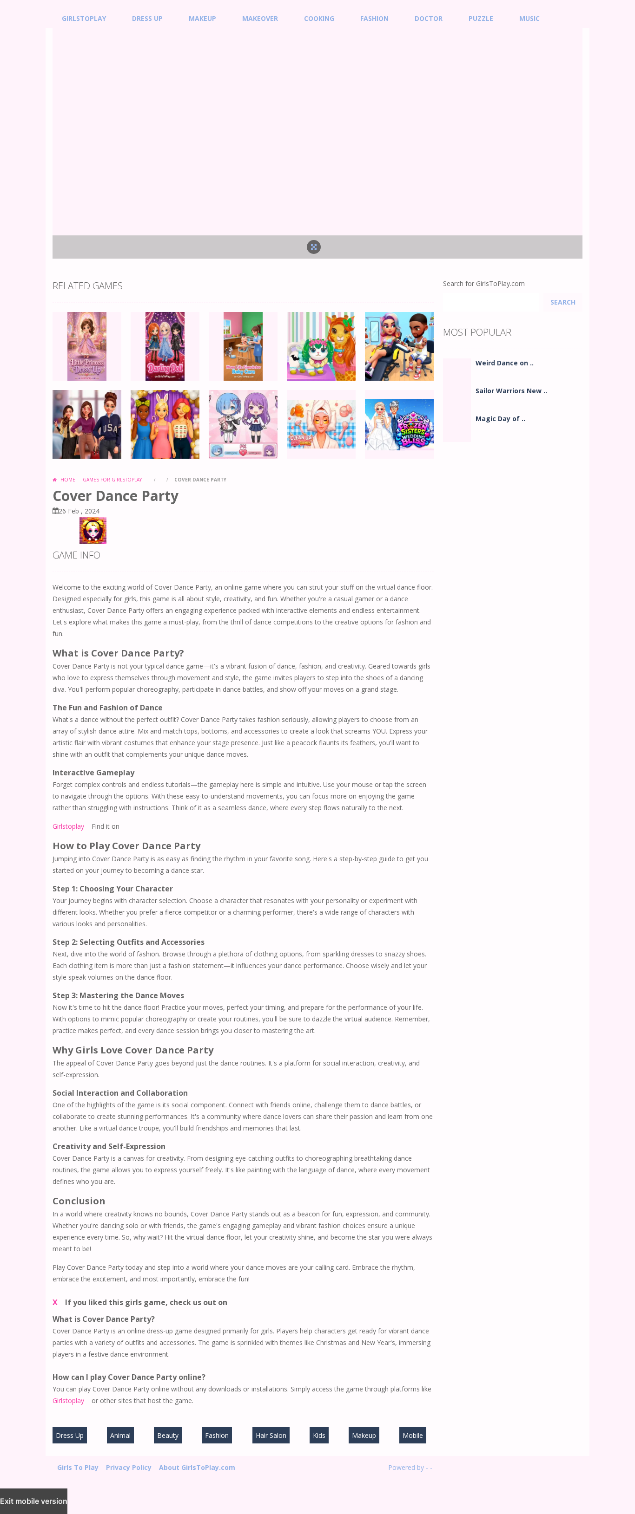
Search (562, 302)
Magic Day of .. (500, 418)
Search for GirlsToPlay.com (484, 283)
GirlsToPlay (84, 18)
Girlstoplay (68, 826)
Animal (120, 1435)
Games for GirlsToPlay (112, 479)
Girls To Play (78, 1467)
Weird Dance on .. (505, 362)
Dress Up (147, 18)
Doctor (429, 18)
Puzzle (481, 18)
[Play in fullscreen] (314, 247)
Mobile (413, 1435)
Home (67, 479)
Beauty (168, 1435)
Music (529, 18)
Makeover (260, 18)
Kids (319, 1435)
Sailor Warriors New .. (511, 390)
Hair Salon (271, 1435)
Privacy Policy (129, 1467)
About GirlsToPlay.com (197, 1467)
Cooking (319, 18)
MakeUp (202, 18)
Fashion (374, 18)
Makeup (364, 1435)
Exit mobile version (33, 1501)
